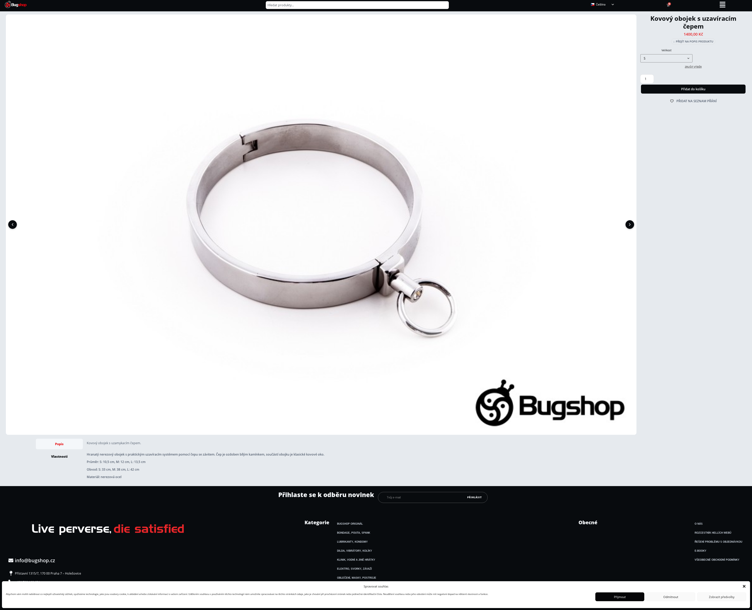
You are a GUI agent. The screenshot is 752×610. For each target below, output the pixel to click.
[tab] (59, 444)
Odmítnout (670, 597)
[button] (744, 586)
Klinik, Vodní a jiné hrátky (356, 559)
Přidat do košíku (693, 89)
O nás (699, 523)
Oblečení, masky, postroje (356, 577)
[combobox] (357, 5)
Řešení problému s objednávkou (718, 541)
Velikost (667, 50)
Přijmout (620, 597)
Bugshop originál (350, 523)
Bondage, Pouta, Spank (353, 532)
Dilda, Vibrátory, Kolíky (354, 550)
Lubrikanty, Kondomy (352, 541)
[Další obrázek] (629, 224)
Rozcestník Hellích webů (713, 532)
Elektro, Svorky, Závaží (354, 568)
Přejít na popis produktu (693, 41)
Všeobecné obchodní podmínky (717, 559)
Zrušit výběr (693, 67)
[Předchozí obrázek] (12, 224)
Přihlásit (474, 497)
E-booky (700, 550)
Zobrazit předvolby (722, 597)
